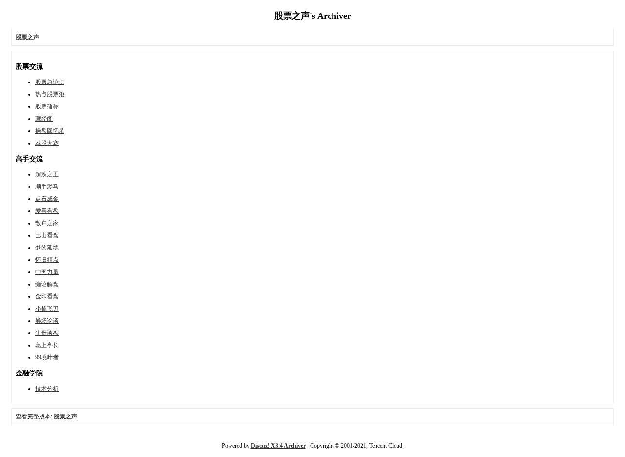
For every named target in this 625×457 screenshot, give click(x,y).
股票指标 (47, 106)
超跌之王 (47, 174)
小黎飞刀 (47, 308)
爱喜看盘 (47, 211)
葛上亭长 (47, 345)
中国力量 (47, 272)
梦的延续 (47, 247)
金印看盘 (47, 296)
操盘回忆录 (49, 130)
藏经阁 (44, 118)
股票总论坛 (49, 82)
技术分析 (47, 388)
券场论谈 (47, 320)
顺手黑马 (47, 186)
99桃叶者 (47, 357)
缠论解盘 (47, 284)
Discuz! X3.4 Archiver (278, 445)
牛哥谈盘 (47, 333)
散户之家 (47, 223)
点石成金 (47, 198)
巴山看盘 (47, 235)
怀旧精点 (47, 259)
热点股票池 (49, 94)
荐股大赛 (47, 143)
